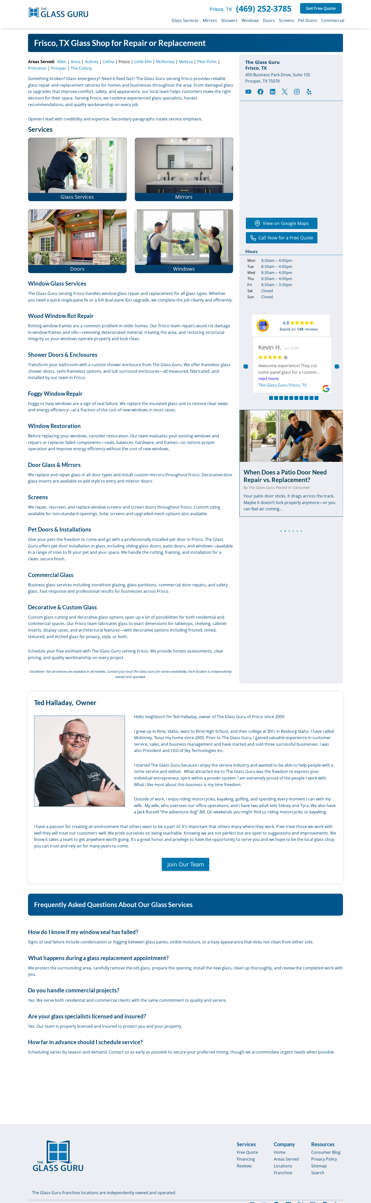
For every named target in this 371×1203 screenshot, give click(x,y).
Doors (269, 20)
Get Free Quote (321, 8)
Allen (61, 61)
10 (316, 397)
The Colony (81, 68)
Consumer (301, 487)
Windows (250, 20)
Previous (245, 366)
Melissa (186, 61)
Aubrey (91, 61)
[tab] (281, 531)
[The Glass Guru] (58, 1155)
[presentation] (291, 436)
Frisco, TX (221, 9)
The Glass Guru (262, 487)
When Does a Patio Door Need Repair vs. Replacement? (285, 475)
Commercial (332, 20)
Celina (108, 61)
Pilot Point (207, 61)
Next (336, 366)
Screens (286, 20)
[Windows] (184, 241)
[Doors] (77, 241)
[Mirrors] (184, 170)
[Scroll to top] (361, 1156)
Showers (229, 20)
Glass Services (185, 20)
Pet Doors (307, 20)
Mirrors (210, 20)
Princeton (37, 68)
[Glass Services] (77, 170)
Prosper (58, 68)
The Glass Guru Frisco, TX (281, 385)
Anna (76, 61)
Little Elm (143, 61)
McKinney (165, 61)
